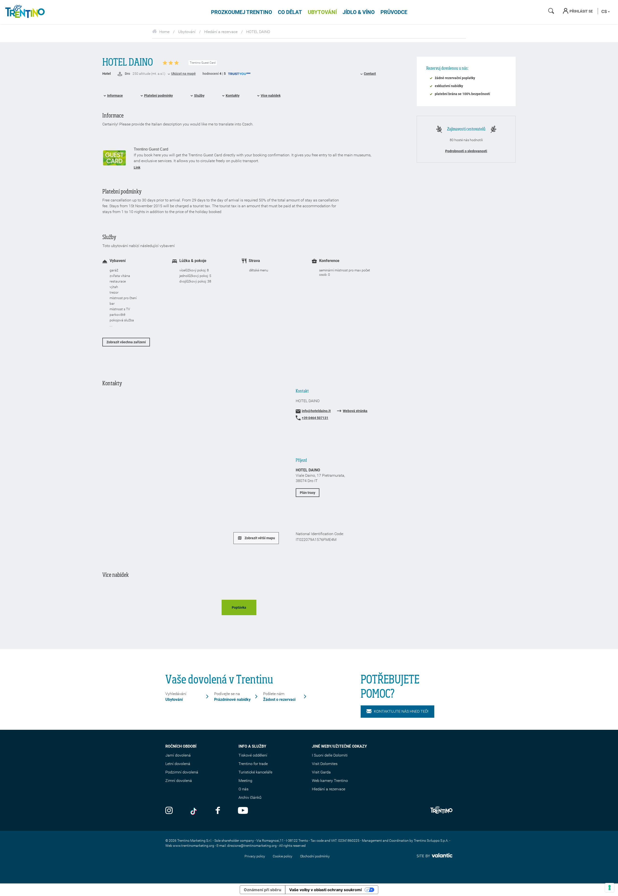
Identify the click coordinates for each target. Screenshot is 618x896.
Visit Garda (321, 772)
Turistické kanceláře (255, 772)
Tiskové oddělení (253, 755)
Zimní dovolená (178, 780)
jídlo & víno (359, 12)
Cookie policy (282, 856)
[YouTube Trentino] (243, 811)
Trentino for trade (253, 763)
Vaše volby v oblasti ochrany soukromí (325, 889)
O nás (243, 789)
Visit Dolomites (324, 763)
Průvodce (393, 12)
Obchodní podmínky (315, 856)
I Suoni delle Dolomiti (330, 755)
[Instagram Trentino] (169, 811)
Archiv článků (250, 797)
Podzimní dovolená (181, 772)
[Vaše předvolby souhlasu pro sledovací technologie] (609, 887)
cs (604, 11)
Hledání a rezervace (221, 31)
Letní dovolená (177, 763)
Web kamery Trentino (330, 780)
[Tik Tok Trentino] (194, 811)
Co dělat (290, 12)
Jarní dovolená (178, 755)
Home (164, 31)
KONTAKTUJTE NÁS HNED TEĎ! (401, 711)
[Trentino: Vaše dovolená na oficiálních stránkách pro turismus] (24, 12)
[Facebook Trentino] (218, 811)
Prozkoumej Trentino (241, 12)
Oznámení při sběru (262, 889)
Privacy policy (255, 856)
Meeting (245, 780)
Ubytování (322, 12)
